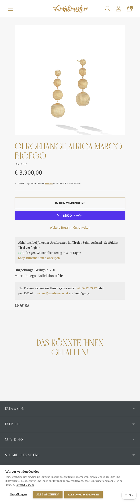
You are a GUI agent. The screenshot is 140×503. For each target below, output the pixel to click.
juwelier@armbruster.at (51, 293)
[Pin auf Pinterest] (17, 305)
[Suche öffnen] (107, 9)
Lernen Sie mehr (25, 485)
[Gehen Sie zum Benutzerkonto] (118, 9)
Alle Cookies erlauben (83, 494)
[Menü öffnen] (10, 9)
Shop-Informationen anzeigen (39, 258)
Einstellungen (18, 494)
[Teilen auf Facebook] (27, 305)
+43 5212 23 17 (87, 288)
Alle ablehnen (47, 494)
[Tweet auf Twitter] (22, 305)
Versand (49, 183)
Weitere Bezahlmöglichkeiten (70, 227)
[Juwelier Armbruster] (70, 8)
